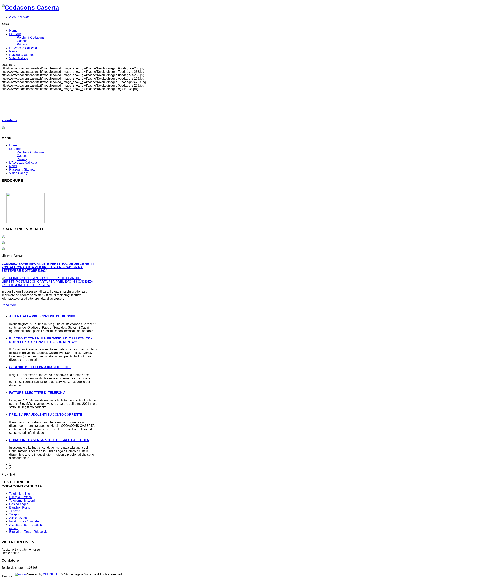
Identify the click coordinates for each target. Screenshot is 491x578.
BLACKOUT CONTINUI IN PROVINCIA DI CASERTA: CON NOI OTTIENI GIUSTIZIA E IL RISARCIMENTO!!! (51, 340)
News (13, 166)
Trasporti (15, 514)
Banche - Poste (19, 507)
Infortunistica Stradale (24, 521)
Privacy (22, 159)
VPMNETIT (51, 574)
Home (13, 145)
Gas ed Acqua (18, 504)
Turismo (14, 511)
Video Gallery (18, 173)
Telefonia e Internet (22, 493)
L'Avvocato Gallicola (23, 162)
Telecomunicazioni (22, 500)
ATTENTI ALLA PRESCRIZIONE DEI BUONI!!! (42, 316)
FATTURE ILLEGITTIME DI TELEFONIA (37, 392)
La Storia (15, 148)
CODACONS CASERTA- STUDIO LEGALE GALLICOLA (49, 440)
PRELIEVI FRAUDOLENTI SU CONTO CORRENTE (45, 414)
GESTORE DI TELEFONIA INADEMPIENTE (40, 367)
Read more (9, 305)
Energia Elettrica (20, 497)
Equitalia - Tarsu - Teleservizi (28, 531)
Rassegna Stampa (22, 169)
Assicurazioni (18, 517)
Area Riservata (19, 17)
